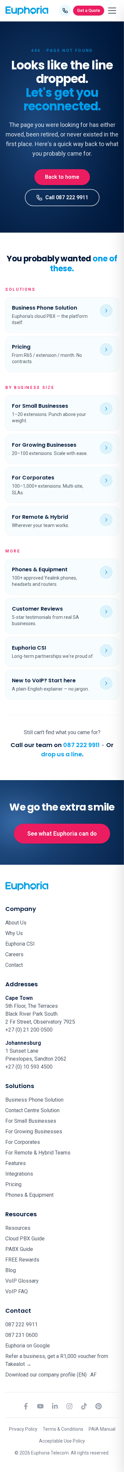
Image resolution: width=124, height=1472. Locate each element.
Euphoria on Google (27, 1345)
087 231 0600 (21, 1335)
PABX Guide (19, 1249)
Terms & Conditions (63, 1429)
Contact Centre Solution (32, 1110)
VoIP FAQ (16, 1291)
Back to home (62, 177)
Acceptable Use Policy (62, 1441)
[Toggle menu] (112, 10)
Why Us (14, 933)
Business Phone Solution (34, 1100)
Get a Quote (88, 10)
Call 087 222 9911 (66, 197)
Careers (14, 954)
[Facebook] (25, 1406)
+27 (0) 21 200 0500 (29, 1030)
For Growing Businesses (33, 1131)
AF (93, 1375)
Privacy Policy (23, 1429)
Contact (14, 965)
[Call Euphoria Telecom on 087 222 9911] (65, 11)
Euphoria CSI (20, 944)
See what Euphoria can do (62, 833)
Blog (10, 1270)
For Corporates (22, 1142)
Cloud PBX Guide (25, 1238)
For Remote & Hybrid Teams (37, 1153)
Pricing (13, 1184)
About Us (15, 923)
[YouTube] (40, 1406)
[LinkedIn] (55, 1406)
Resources (17, 1228)
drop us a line (61, 754)
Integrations (19, 1174)
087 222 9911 (81, 745)
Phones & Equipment (29, 1195)
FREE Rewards (22, 1260)
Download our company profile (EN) (46, 1375)
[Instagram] (69, 1406)
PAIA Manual (102, 1429)
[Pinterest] (98, 1406)
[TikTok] (84, 1406)
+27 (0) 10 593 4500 (29, 1067)
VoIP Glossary (22, 1281)
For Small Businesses (30, 1121)
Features (15, 1163)
